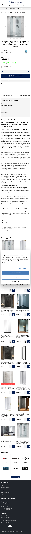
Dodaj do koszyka (16, 76)
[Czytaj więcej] (15, 477)
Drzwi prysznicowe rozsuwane (19, 12)
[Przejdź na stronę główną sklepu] (15, 2)
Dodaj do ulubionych (7, 95)
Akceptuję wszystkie (15, 272)
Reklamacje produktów (6, 492)
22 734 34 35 (6, 522)
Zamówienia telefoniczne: (15, 8)
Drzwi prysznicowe (8, 12)
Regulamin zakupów (5, 487)
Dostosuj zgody (15, 277)
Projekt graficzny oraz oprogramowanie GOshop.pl (11, 531)
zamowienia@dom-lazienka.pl (9, 520)
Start (2, 12)
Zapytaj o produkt (26, 95)
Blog (2, 485)
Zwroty (2, 490)
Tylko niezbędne (15, 281)
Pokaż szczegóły (22, 268)
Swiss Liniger (8, 52)
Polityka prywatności (5, 494)
